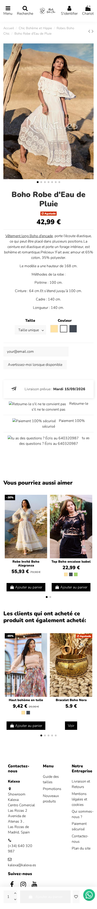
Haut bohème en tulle (26, 700)
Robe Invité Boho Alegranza (25, 563)
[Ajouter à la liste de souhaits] (76, 896)
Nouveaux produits (51, 798)
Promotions (52, 788)
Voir (71, 725)
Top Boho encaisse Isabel (71, 561)
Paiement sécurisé (79, 826)
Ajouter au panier (48, 896)
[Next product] (93, 31)
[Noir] (71, 574)
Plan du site (81, 848)
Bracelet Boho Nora (71, 700)
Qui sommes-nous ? (83, 814)
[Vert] (76, 574)
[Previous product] (90, 31)
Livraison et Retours (81, 784)
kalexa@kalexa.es (22, 865)
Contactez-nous (80, 839)
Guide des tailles (51, 779)
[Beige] (66, 574)
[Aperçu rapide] (43, 510)
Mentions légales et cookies (79, 799)
